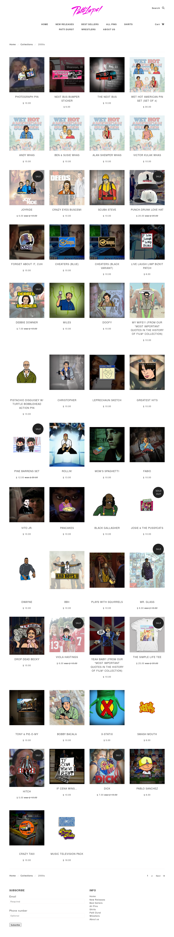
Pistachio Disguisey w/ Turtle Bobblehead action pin (27, 403)
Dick (107, 788)
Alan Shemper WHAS (107, 155)
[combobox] (81, 480)
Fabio (147, 471)
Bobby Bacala (67, 734)
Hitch (27, 791)
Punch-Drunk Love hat (147, 209)
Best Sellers (90, 24)
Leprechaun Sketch (107, 400)
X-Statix (107, 734)
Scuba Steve (107, 209)
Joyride (26, 209)
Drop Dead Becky (26, 659)
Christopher (67, 400)
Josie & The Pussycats (147, 528)
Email (12, 896)
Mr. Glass (147, 602)
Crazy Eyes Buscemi (67, 209)
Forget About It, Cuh (27, 264)
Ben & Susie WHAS (67, 155)
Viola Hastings (67, 657)
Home (44, 24)
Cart (158, 24)
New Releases (65, 24)
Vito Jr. (26, 528)
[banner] (87, 11)
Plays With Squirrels (107, 602)
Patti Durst (66, 29)
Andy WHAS (27, 155)
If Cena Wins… (67, 788)
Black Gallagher (107, 528)
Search (156, 8)
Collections (27, 44)
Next (158, 875)
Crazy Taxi (27, 853)
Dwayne (26, 602)
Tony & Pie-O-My (26, 734)
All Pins (111, 24)
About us (109, 29)
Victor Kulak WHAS (147, 155)
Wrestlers (88, 29)
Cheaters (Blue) (67, 264)
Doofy (107, 322)
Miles (67, 322)
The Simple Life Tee (147, 657)
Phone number (18, 910)
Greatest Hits (147, 400)
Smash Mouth (147, 734)
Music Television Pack (67, 853)
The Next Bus (107, 96)
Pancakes (67, 528)
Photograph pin (27, 96)
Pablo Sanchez (147, 788)
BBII (66, 602)
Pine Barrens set (27, 471)
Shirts (128, 24)
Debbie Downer (27, 322)
